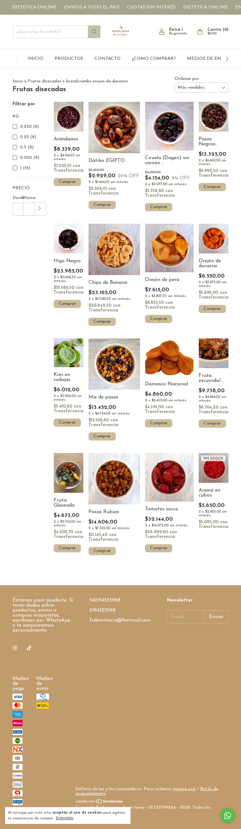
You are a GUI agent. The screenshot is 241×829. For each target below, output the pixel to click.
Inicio (18, 81)
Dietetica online (27, 7)
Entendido (64, 818)
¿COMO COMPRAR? (154, 58)
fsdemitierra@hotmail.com (120, 620)
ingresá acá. (184, 789)
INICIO (35, 58)
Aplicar (39, 209)
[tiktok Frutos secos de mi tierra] (29, 648)
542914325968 (104, 600)
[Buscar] (94, 31)
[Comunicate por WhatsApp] (228, 816)
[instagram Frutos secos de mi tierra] (15, 648)
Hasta (28, 198)
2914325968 (102, 610)
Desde (18, 198)
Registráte (178, 33)
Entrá (174, 30)
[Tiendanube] (99, 802)
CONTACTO (107, 58)
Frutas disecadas (45, 81)
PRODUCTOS (69, 58)
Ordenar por (187, 78)
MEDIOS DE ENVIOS (209, 58)
